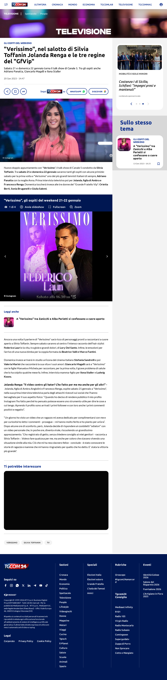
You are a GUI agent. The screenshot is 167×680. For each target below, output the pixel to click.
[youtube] (40, 585)
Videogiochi (65, 611)
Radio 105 (120, 616)
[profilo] (161, 5)
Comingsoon (121, 634)
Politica (63, 588)
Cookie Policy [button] (44, 641)
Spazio (62, 666)
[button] (32, 207)
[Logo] (20, 5)
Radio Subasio (122, 630)
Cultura (63, 648)
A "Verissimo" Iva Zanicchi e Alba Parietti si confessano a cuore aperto (145, 152)
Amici (90, 593)
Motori (63, 625)
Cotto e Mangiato (124, 653)
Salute (62, 652)
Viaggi (62, 629)
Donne (62, 616)
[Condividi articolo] (7, 91)
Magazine (64, 620)
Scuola (62, 657)
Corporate (9, 641)
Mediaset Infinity (124, 607)
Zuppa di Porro (122, 643)
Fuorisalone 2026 (152, 589)
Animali (63, 661)
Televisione (65, 597)
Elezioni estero (95, 579)
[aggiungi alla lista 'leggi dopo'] (15, 91)
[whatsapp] (17, 585)
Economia (64, 584)
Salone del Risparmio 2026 (151, 583)
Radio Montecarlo (124, 625)
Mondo (63, 579)
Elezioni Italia (94, 575)
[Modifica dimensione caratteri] (23, 91)
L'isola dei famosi (96, 588)
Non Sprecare (122, 648)
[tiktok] (46, 585)
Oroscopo (120, 575)
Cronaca (63, 575)
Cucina (62, 634)
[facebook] (5, 585)
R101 (118, 611)
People (63, 602)
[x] (23, 585)
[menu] (6, 5)
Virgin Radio (121, 621)
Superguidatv (122, 639)
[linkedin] (29, 585)
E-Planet (63, 643)
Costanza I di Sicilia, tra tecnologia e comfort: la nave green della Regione (137, 85)
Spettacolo (65, 593)
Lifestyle (64, 607)
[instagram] (11, 585)
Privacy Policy (26, 641)
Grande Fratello (95, 584)
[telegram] (35, 585)
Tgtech (63, 639)
